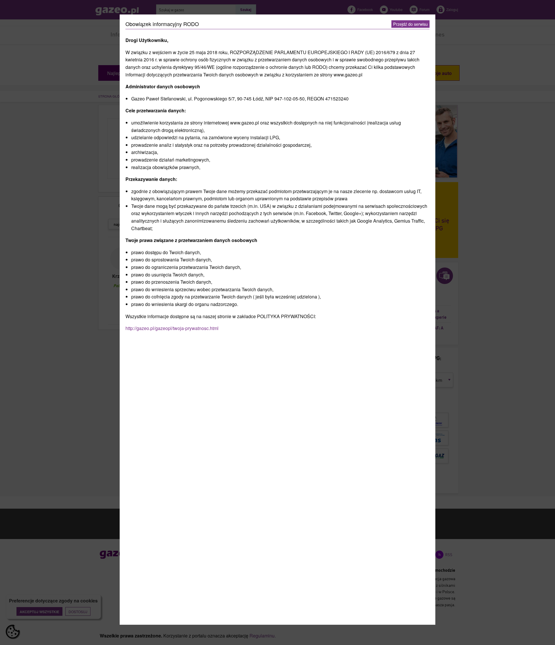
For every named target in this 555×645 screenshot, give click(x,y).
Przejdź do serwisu (410, 24)
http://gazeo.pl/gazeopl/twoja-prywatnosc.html (172, 328)
